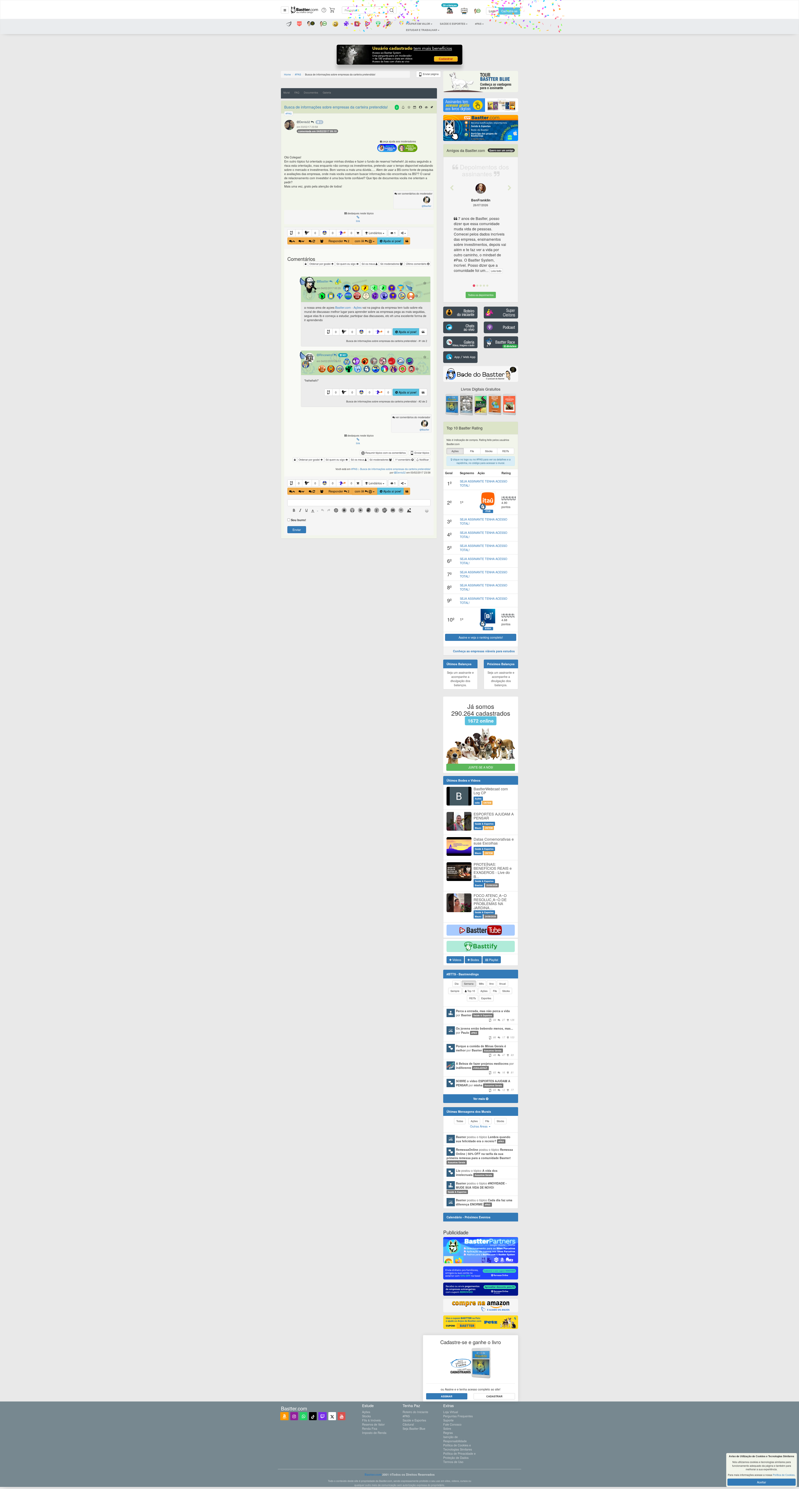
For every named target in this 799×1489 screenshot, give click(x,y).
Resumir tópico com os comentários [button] (385, 452)
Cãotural (408, 1424)
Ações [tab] (484, 991)
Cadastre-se (509, 11)
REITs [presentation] (505, 451)
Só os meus (369, 263)
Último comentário (416, 263)
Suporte (448, 1420)
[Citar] (407, 240)
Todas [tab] (459, 1121)
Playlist (493, 960)
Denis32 (305, 122)
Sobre (447, 1428)
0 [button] (299, 233)
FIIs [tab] (495, 991)
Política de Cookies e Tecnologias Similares (457, 1447)
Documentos (311, 92)
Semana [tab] (469, 983)
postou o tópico (483, 1139)
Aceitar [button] (761, 1482)
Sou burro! (298, 520)
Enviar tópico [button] (421, 452)
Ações (366, 1412)
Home (287, 74)
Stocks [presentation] (489, 451)
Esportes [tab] (486, 998)
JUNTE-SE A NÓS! (480, 767)
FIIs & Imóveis (371, 1420)
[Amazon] (284, 1416)
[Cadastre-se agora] (400, 56)
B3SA (488, 628)
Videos (456, 960)
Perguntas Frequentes (458, 1416)
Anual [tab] (502, 983)
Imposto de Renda (374, 1433)
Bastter (324, 281)
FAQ (296, 92)
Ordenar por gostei (320, 263)
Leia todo (478, 271)
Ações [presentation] (455, 451)
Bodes (474, 960)
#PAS (406, 1416)
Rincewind (326, 355)
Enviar (297, 530)
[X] (332, 1416)
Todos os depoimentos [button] (481, 295)
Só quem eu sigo (346, 263)
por (485, 1015)
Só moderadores (390, 263)
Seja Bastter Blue (414, 1428)
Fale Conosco (452, 1424)
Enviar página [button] (430, 74)
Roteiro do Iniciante (415, 1412)
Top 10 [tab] (471, 991)
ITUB (488, 511)
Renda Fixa (369, 1428)
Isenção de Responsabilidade (455, 1439)
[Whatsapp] (303, 1416)
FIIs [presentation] (472, 451)
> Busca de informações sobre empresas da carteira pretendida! (394, 469)
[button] (285, 10)
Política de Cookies (784, 1475)
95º (344, 355)
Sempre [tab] (454, 991)
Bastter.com (373, 1474)
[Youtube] (341, 1416)
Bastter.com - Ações (348, 307)
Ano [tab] (491, 983)
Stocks (366, 1416)
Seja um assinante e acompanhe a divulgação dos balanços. (460, 678)
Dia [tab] (457, 983)
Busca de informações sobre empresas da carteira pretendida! (336, 107)
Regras (448, 1433)
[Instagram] (294, 1416)
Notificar (424, 459)
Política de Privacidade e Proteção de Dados (459, 1455)
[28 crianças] (449, 11)
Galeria (327, 92)
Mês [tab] (481, 983)
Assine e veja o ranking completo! (481, 637)
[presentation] (294, 511)
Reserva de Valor (373, 1424)
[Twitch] (322, 1416)
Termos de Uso (453, 1462)
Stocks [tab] (506, 991)
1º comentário (403, 459)
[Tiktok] (313, 1416)
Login (492, 11)
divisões (511, 346)
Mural (286, 92)
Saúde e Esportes (414, 1420)
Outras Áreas (479, 1126)
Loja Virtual (450, 1412)
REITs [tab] (472, 998)
